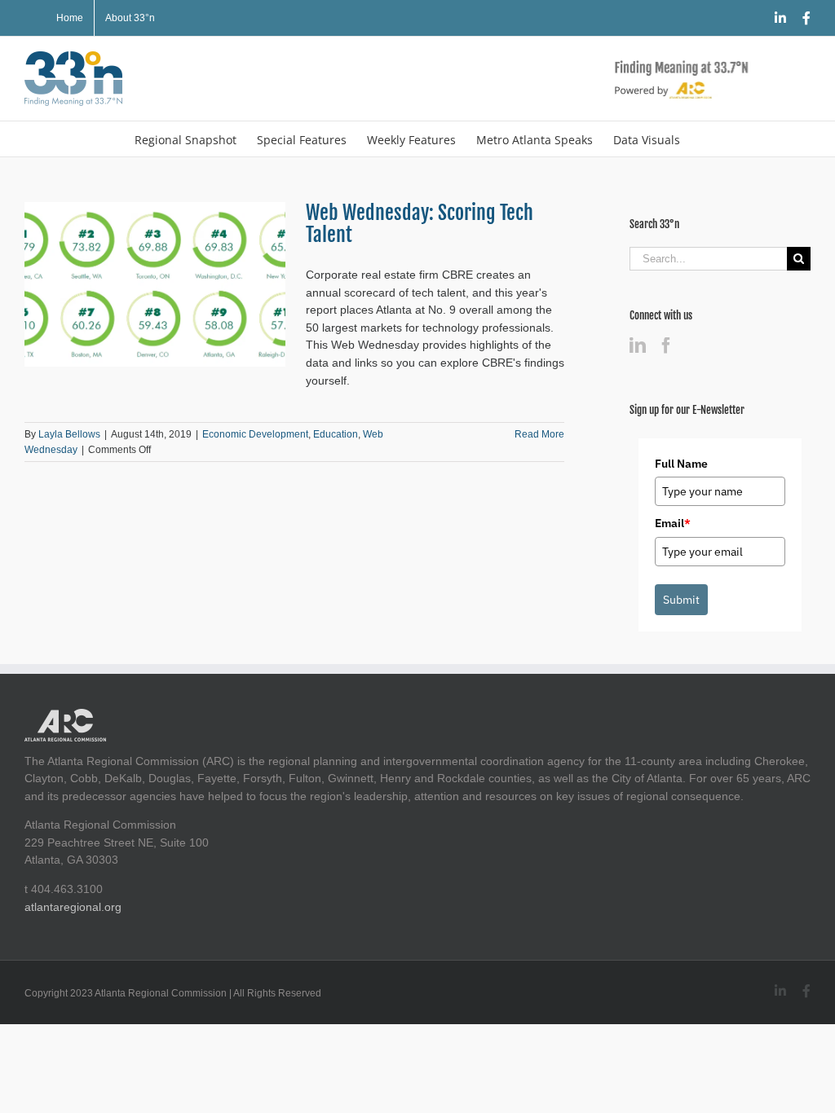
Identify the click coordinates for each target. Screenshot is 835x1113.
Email (673, 523)
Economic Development (255, 434)
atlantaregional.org (72, 906)
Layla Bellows (69, 434)
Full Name (681, 463)
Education (335, 434)
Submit (681, 599)
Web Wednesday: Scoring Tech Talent (419, 223)
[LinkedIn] (638, 345)
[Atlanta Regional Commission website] (65, 717)
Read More (539, 434)
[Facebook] (666, 345)
